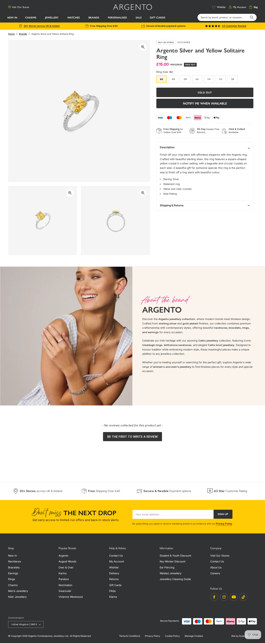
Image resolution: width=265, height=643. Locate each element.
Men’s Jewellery (18, 590)
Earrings (13, 573)
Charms (13, 585)
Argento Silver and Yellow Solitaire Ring (52, 34)
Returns (114, 579)
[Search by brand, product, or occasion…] (251, 17)
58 (187, 80)
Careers (215, 573)
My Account (116, 561)
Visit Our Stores (20, 7)
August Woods (67, 561)
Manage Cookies (194, 636)
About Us (216, 567)
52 (222, 80)
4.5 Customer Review (234, 26)
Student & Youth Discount (175, 555)
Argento (63, 555)
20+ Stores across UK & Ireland (42, 26)
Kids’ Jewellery (17, 596)
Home (11, 34)
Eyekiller (243, 636)
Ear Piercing (167, 567)
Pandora (64, 579)
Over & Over (66, 567)
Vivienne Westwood (71, 596)
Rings (11, 579)
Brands (23, 34)
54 (210, 80)
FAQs (112, 590)
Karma (62, 573)
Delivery (114, 573)
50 (234, 80)
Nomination (65, 585)
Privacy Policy (224, 523)
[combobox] (227, 17)
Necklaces (14, 561)
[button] (31, 18)
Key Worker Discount (172, 561)
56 (199, 80)
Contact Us (116, 555)
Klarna (113, 596)
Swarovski (65, 590)
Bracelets (14, 567)
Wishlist (114, 567)
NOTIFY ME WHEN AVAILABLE (205, 103)
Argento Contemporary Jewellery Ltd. (48, 636)
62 (163, 80)
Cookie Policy (172, 636)
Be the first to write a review (132, 436)
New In (12, 555)
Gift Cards (115, 585)
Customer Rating (230, 491)
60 (175, 80)
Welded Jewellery (170, 573)
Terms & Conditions (129, 636)
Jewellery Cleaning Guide (175, 579)
